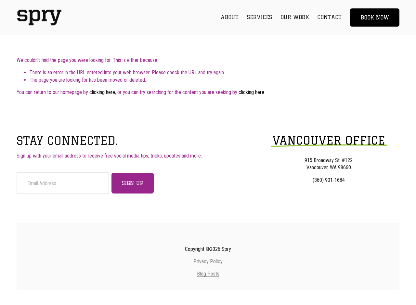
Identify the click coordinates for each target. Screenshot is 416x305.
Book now (374, 17)
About (230, 17)
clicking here (102, 92)
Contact (329, 17)
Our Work (294, 17)
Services (259, 17)
